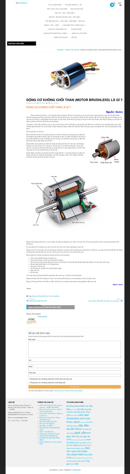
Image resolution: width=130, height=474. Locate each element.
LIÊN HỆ (74, 37)
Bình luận (32, 339)
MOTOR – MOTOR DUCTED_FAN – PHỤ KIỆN (64, 17)
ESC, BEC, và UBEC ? (46, 426)
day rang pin (83, 422)
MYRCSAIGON (41, 103)
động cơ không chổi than (40, 296)
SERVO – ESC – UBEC (51, 25)
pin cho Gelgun (73, 445)
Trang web (32, 373)
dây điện (84, 425)
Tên (30, 360)
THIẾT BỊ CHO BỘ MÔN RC (48, 436)
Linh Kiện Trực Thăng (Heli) (74, 25)
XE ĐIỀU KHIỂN (76, 29)
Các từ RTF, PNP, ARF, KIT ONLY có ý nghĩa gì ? (104, 300)
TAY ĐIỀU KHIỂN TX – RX (73, 5)
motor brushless (54, 296)
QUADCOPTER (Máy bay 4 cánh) (55, 33)
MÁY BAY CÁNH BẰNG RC (58, 29)
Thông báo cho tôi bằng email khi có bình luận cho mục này (51, 379)
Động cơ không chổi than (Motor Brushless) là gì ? (49, 418)
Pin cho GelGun (77, 9)
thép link (83, 448)
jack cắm (81, 432)
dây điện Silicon (74, 428)
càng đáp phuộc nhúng (81, 412)
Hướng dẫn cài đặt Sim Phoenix (49, 434)
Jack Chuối (70, 433)
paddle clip (88, 443)
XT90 (76, 458)
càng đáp (80, 409)
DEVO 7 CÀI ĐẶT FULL (46, 432)
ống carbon (81, 461)
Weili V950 (77, 454)
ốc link (88, 458)
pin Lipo (82, 445)
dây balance (74, 426)
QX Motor (88, 445)
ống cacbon (72, 461)
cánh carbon (74, 415)
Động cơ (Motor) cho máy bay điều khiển (44, 307)
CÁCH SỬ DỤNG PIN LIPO (48, 422)
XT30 (73, 458)
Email (30, 366)
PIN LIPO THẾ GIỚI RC (47, 424)
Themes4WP (76, 470)
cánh (68, 415)
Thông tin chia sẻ (54, 103)
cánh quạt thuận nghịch (78, 419)
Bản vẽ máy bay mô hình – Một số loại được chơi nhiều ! (50, 410)
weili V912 (77, 451)
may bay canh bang (76, 440)
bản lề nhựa (73, 409)
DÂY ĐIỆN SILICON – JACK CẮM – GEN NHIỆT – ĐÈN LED (65, 21)
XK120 (86, 454)
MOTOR (83, 440)
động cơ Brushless (82, 458)
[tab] (21, 43)
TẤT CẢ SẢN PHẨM (54, 5)
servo (68, 448)
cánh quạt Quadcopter (78, 416)
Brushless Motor (73, 406)
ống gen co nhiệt (78, 462)
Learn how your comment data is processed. (68, 391)
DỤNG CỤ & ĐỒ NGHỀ (79, 33)
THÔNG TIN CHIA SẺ (61, 37)
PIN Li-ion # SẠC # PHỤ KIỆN (57, 9)
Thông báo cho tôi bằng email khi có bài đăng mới (47, 383)
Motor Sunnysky (80, 442)
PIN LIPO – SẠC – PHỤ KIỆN (64, 13)
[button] (21, 43)
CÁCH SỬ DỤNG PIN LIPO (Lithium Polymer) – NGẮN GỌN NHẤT (50, 406)
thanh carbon (75, 448)
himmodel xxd (86, 429)
